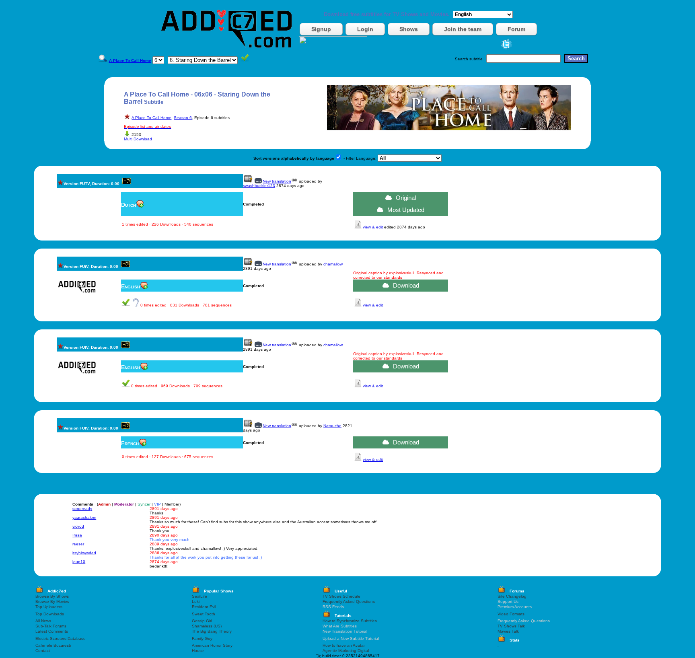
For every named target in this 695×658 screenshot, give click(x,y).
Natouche (332, 426)
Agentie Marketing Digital (346, 650)
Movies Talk (508, 631)
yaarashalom (84, 517)
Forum (516, 29)
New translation (277, 181)
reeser (78, 544)
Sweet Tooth (203, 614)
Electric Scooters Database (60, 638)
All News (43, 621)
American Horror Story (212, 645)
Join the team (462, 29)
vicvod (78, 526)
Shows (408, 29)
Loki (195, 601)
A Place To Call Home (151, 117)
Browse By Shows (52, 596)
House (198, 650)
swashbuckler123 (259, 185)
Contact (42, 650)
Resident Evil (204, 607)
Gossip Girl (202, 621)
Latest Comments (51, 631)
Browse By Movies (52, 601)
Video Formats (511, 614)
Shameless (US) (207, 626)
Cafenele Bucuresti (53, 645)
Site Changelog (512, 596)
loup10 (78, 561)
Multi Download (138, 139)
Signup (321, 29)
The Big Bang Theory (212, 631)
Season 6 (183, 117)
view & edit (373, 227)
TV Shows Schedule (341, 596)
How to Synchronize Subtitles (350, 621)
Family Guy (202, 638)
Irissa (77, 535)
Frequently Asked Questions (349, 601)
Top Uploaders (48, 607)
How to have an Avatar (344, 645)
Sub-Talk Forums (50, 626)
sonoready (82, 508)
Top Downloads (49, 614)
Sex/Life (199, 596)
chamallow (333, 264)
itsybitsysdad (84, 553)
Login (365, 29)
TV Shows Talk (511, 626)
